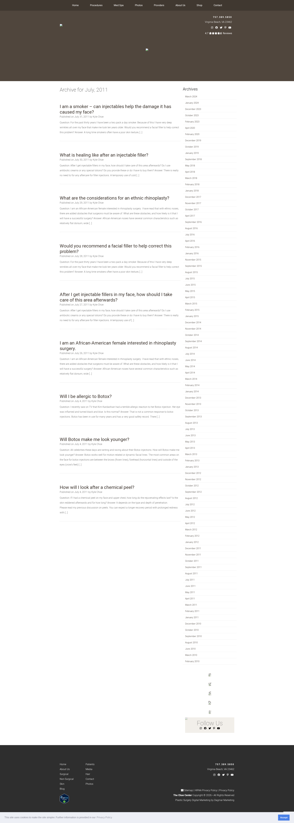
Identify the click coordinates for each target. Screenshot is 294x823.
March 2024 (191, 96)
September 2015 (193, 266)
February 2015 (192, 310)
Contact (218, 5)
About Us (180, 5)
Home (75, 5)
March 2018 (191, 178)
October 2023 (192, 115)
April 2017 (190, 215)
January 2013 (192, 467)
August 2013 (191, 423)
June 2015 (190, 285)
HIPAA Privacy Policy (206, 790)
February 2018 (192, 184)
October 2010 (192, 630)
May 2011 (190, 592)
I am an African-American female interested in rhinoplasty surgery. (118, 346)
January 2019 (192, 153)
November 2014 (193, 328)
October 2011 (192, 561)
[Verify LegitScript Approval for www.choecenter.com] (64, 799)
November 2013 (193, 404)
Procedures (96, 5)
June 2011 (190, 586)
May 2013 (190, 441)
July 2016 (190, 234)
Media (89, 769)
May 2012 (190, 517)
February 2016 (192, 247)
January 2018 (192, 190)
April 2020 (190, 128)
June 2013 (190, 435)
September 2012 (193, 492)
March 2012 (191, 529)
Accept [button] (284, 817)
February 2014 (192, 385)
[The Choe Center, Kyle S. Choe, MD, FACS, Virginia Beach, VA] (61, 25)
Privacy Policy (226, 790)
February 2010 (192, 661)
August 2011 (191, 573)
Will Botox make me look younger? (94, 439)
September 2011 (193, 567)
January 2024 (192, 103)
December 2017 (193, 197)
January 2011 (192, 617)
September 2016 (193, 222)
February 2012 (192, 536)
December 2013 (193, 397)
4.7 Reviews (218, 33)
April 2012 (190, 523)
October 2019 (192, 146)
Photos (139, 5)
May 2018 (190, 165)
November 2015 (193, 259)
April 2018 (190, 172)
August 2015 (191, 272)
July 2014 (190, 354)
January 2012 (192, 542)
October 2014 (192, 335)
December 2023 (193, 109)
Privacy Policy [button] (104, 817)
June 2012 (190, 510)
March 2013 (191, 454)
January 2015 (192, 316)
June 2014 (190, 360)
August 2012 (191, 498)
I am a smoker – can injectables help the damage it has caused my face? (115, 109)
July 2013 (190, 429)
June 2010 (190, 649)
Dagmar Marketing (224, 800)
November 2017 (193, 203)
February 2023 (192, 121)
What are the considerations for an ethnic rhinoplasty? (114, 198)
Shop (199, 5)
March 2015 (191, 303)
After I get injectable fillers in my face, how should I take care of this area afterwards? (116, 297)
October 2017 (192, 209)
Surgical (64, 774)
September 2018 (193, 159)
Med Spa (119, 5)
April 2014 (190, 372)
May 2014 (190, 366)
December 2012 (193, 473)
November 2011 (193, 554)
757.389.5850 (222, 17)
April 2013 (190, 448)
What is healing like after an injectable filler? (104, 155)
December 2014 (193, 322)
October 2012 (192, 485)
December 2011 (193, 548)
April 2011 (190, 598)
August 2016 (191, 228)
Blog (62, 789)
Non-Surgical (67, 779)
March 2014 (191, 379)
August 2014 (191, 347)
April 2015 (190, 297)
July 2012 (190, 504)
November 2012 (193, 479)
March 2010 (191, 655)
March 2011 (191, 605)
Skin (62, 784)
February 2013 (192, 460)
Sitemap (188, 790)
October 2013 (192, 410)
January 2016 (192, 253)
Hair (88, 774)
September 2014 (193, 341)
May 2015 (190, 291)
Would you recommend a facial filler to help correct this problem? (116, 249)
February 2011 (192, 611)
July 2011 (190, 579)
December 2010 (193, 623)
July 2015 (190, 278)
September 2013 (193, 416)
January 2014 (192, 391)
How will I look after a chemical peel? (97, 487)
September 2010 (193, 636)
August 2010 (191, 642)
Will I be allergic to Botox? (86, 396)
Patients (90, 764)
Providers (159, 5)
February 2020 (192, 134)
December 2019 (193, 140)
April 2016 (190, 241)
